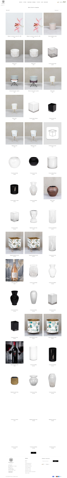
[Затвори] (51, 230)
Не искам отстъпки (43, 245)
